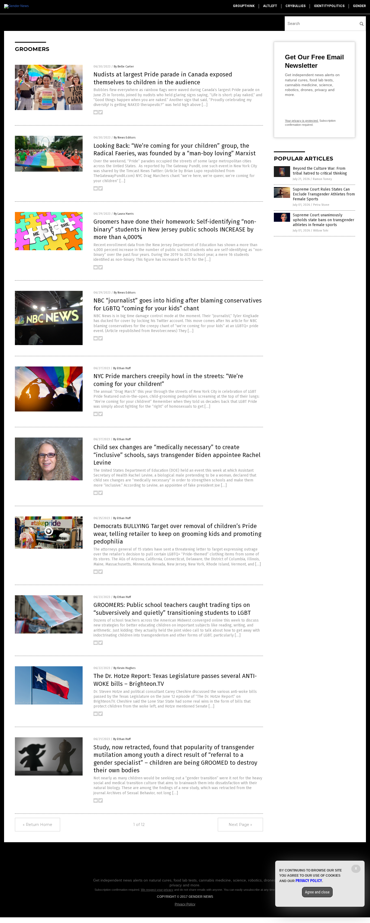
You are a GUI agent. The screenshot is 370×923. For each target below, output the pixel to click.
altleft (270, 6)
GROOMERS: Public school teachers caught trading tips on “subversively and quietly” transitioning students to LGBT (172, 608)
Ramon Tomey (322, 179)
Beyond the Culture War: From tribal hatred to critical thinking (320, 171)
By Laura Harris (124, 214)
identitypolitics (329, 6)
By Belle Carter (124, 66)
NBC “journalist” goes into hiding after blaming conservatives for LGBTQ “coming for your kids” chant (177, 304)
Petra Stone (321, 205)
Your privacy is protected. (302, 120)
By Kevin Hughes (124, 668)
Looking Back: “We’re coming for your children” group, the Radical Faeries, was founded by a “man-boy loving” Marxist (174, 149)
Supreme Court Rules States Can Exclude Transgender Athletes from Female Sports (324, 194)
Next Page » (240, 824)
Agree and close (317, 892)
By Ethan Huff (122, 368)
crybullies (295, 6)
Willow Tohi (320, 230)
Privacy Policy (185, 904)
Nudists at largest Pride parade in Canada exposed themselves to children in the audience (162, 78)
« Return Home (37, 824)
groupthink (244, 6)
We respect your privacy (157, 889)
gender (359, 6)
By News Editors (124, 137)
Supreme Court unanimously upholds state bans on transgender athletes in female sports (323, 220)
